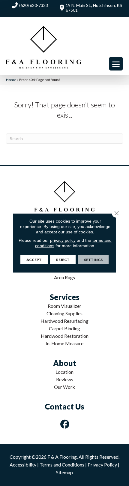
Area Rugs (64, 277)
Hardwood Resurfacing (64, 321)
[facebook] (65, 424)
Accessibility (23, 464)
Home (11, 79)
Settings (93, 259)
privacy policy (63, 240)
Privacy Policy (102, 464)
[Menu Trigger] (116, 63)
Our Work (64, 387)
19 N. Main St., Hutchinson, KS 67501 (94, 8)
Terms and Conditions (62, 464)
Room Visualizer (64, 306)
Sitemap (64, 472)
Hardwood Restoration (64, 336)
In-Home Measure (64, 343)
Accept (34, 259)
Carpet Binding (64, 328)
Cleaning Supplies (64, 313)
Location (65, 372)
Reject (63, 259)
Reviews (64, 379)
